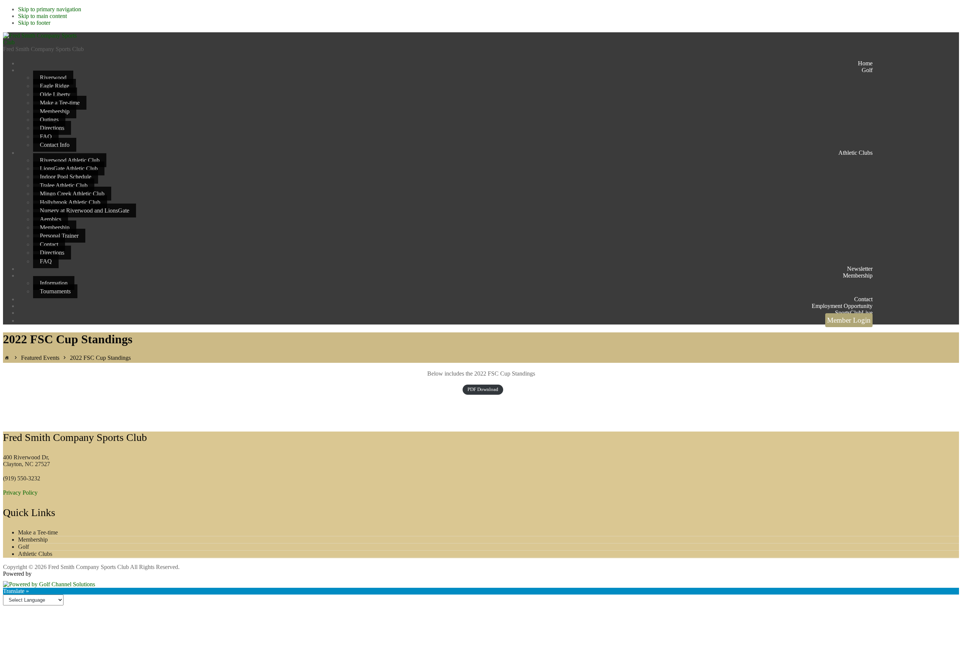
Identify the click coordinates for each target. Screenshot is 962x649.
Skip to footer (34, 23)
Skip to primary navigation (49, 9)
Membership (33, 539)
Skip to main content (42, 16)
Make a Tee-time (38, 532)
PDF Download (482, 389)
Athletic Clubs (35, 554)
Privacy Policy (20, 492)
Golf (23, 546)
